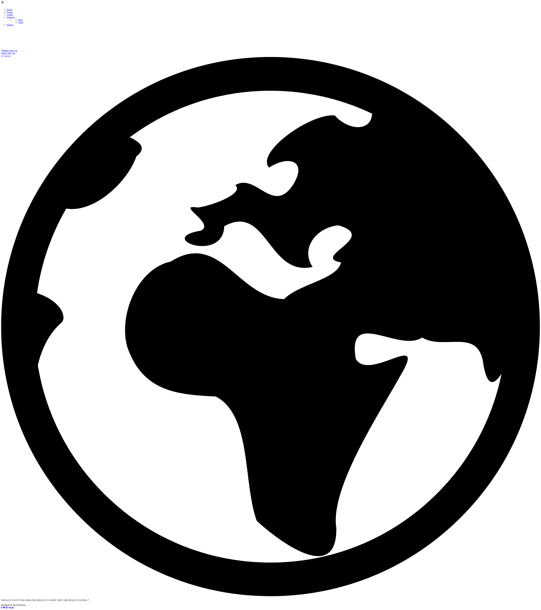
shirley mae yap (8, 53)
